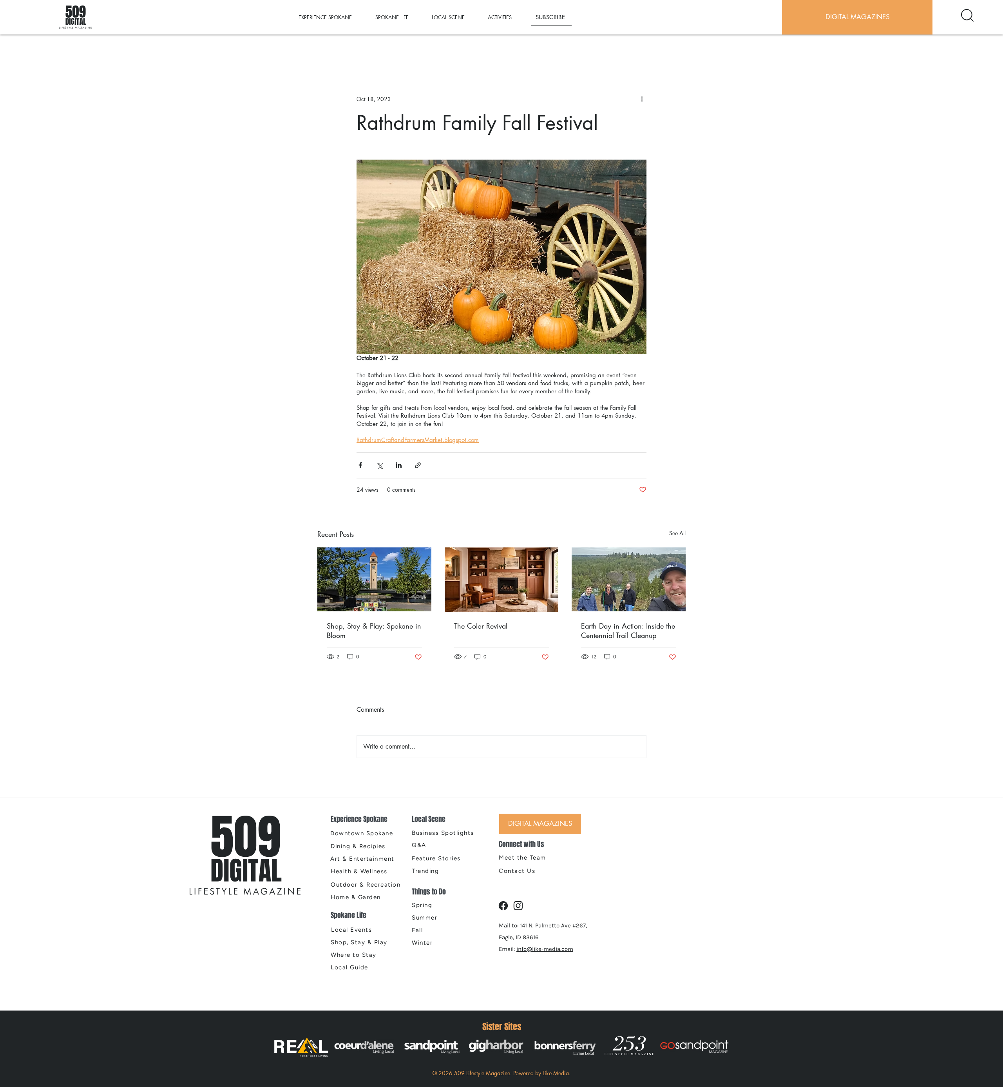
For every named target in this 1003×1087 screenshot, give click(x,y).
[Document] (967, 15)
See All (677, 533)
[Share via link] (418, 465)
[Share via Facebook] (360, 465)
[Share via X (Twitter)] (379, 465)
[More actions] (641, 99)
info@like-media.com (544, 948)
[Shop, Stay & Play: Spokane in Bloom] (374, 579)
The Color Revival (480, 626)
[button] (333, 17)
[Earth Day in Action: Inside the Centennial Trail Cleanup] (629, 579)
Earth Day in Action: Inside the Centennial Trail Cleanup (628, 630)
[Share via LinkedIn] (398, 465)
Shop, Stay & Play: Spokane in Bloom (374, 630)
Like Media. (556, 1073)
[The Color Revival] (502, 579)
